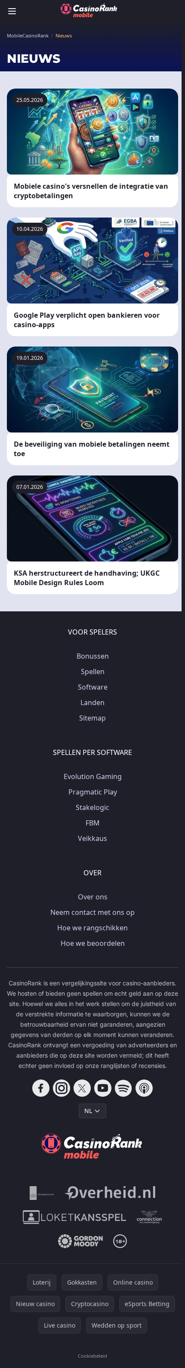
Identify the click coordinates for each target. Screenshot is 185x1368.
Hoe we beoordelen (93, 943)
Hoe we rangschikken (92, 927)
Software (93, 687)
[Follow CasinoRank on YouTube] (102, 1088)
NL (88, 1111)
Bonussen (93, 656)
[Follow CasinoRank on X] (82, 1088)
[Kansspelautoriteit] (42, 1193)
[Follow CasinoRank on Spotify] (123, 1088)
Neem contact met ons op (92, 912)
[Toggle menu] (12, 11)
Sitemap (92, 718)
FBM (93, 823)
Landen (92, 702)
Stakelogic (92, 807)
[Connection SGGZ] (149, 1217)
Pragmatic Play (92, 792)
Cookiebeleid (92, 1356)
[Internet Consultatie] (110, 1193)
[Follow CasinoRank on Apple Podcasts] (144, 1088)
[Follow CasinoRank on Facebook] (40, 1088)
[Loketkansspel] (74, 1217)
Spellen (93, 671)
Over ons (93, 897)
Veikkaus (92, 838)
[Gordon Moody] (80, 1241)
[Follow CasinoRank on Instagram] (61, 1088)
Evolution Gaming (93, 776)
